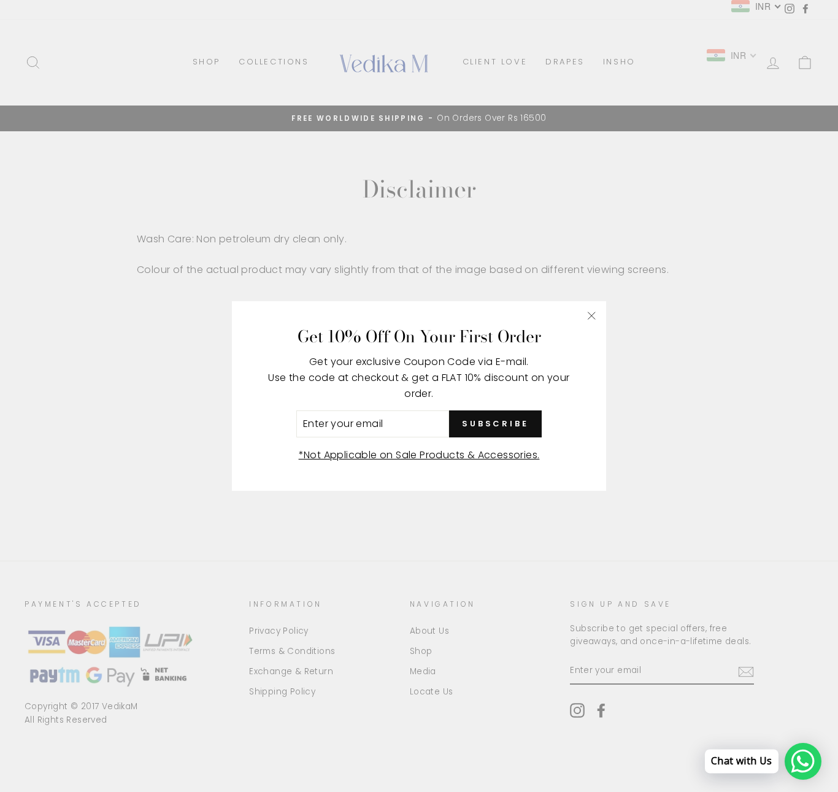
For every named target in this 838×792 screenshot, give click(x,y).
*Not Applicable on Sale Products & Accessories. (419, 455)
